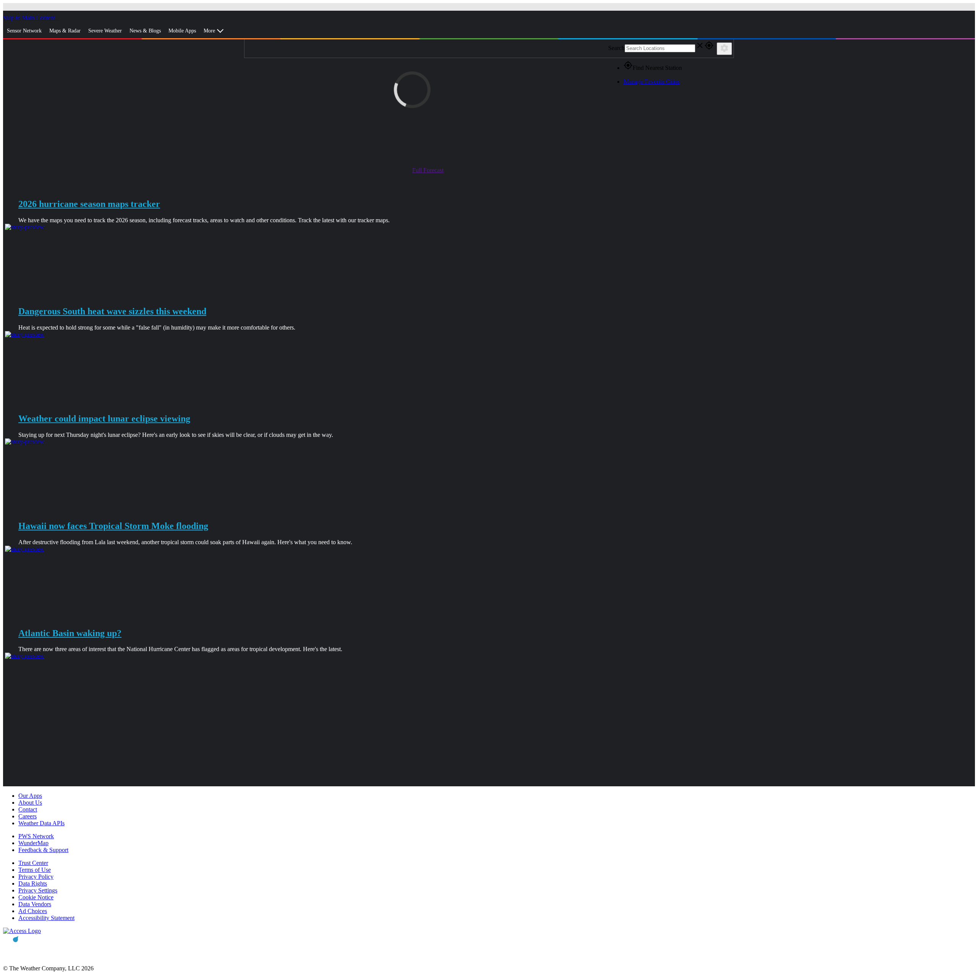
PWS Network (36, 836)
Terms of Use (34, 869)
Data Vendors (34, 904)
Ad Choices (32, 911)
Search (616, 48)
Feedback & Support (43, 850)
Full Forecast (428, 170)
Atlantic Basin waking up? (69, 633)
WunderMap (33, 843)
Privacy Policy (35, 876)
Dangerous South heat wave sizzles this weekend (112, 311)
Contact (27, 809)
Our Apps (30, 795)
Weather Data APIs (41, 823)
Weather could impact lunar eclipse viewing (104, 419)
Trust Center (33, 863)
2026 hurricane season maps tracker (89, 204)
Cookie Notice (35, 897)
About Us (30, 802)
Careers (27, 816)
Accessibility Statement (46, 918)
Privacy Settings (37, 890)
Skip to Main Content (30, 18)
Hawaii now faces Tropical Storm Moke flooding (113, 526)
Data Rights (32, 883)
